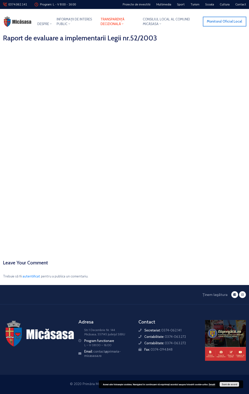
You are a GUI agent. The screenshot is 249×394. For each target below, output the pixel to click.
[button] (136, 4)
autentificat (31, 276)
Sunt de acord (229, 384)
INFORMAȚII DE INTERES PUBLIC (74, 21)
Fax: (158, 349)
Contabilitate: (165, 337)
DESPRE (43, 24)
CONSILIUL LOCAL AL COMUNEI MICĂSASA (166, 21)
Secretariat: (162, 330)
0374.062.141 (17, 4)
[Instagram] (242, 294)
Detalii (212, 384)
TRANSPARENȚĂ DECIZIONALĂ (112, 21)
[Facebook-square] (234, 294)
